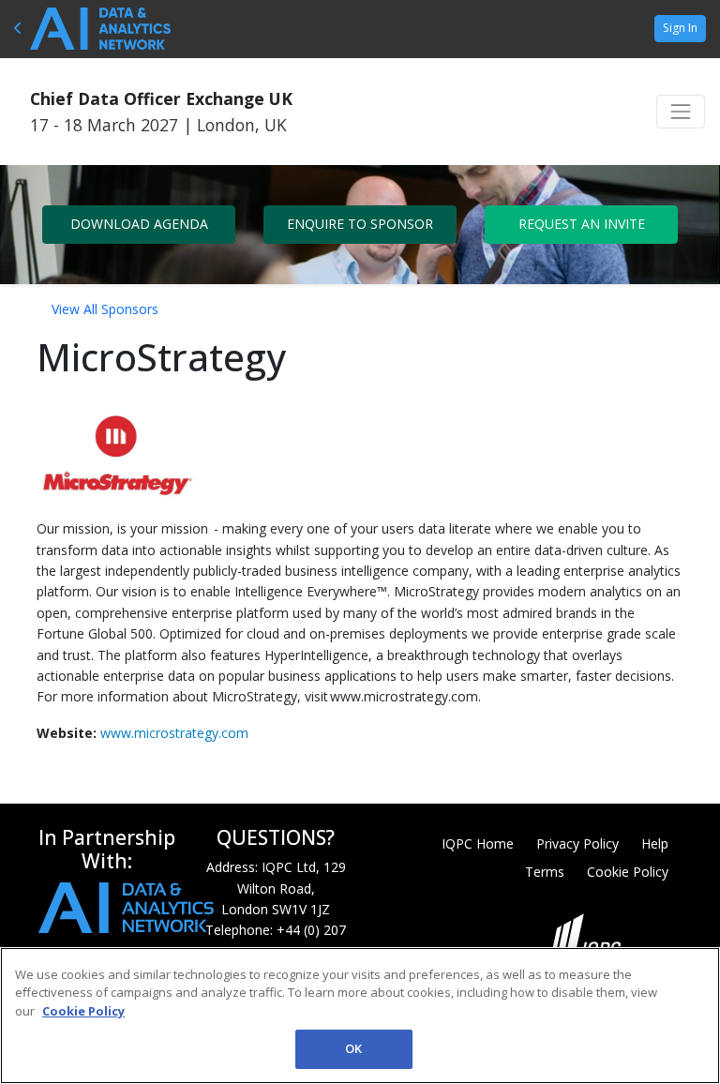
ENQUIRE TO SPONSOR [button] (360, 224)
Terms (544, 872)
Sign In (680, 28)
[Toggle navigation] (680, 111)
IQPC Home (478, 843)
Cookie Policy (627, 872)
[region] (360, 1015)
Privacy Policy (577, 843)
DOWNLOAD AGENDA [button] (139, 224)
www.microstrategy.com (174, 733)
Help (654, 843)
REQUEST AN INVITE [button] (581, 224)
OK (353, 1048)
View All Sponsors (105, 309)
